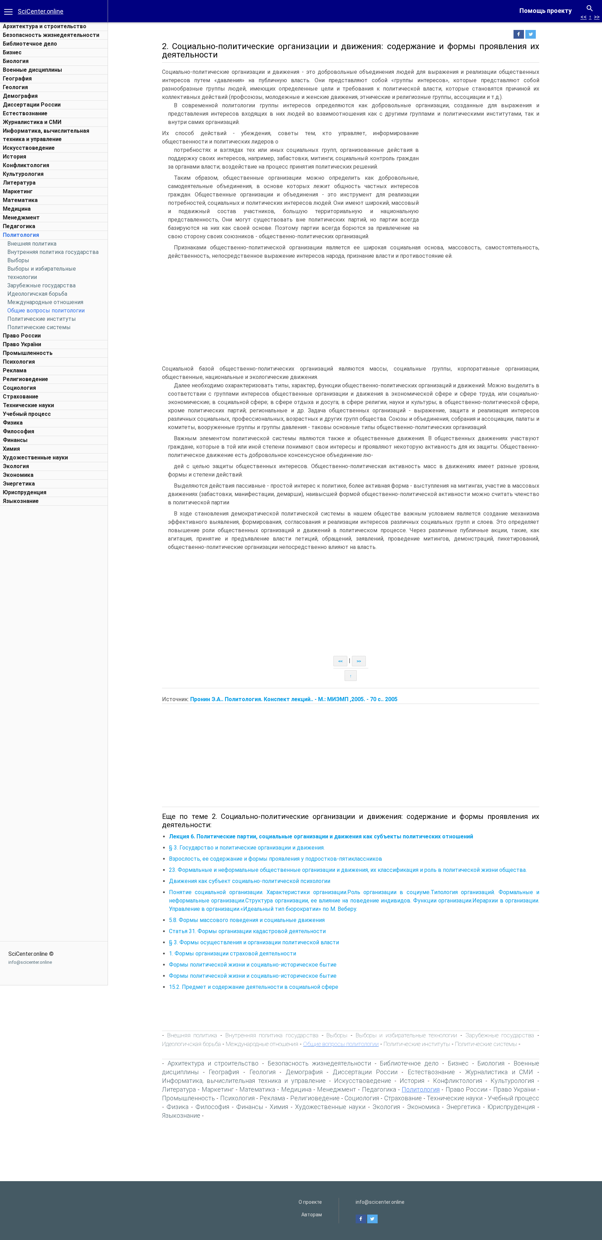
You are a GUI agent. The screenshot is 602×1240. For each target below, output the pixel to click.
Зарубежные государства (41, 285)
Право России (22, 335)
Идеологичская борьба (37, 293)
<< (583, 17)
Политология (21, 235)
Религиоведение (25, 379)
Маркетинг (18, 191)
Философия (18, 431)
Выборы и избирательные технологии (406, 1035)
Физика (13, 422)
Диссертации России (32, 104)
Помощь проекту (545, 10)
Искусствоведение (29, 148)
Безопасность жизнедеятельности (51, 35)
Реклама (14, 370)
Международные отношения (45, 302)
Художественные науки (35, 457)
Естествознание (25, 113)
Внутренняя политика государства (53, 252)
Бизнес (12, 52)
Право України (22, 344)
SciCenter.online (40, 11)
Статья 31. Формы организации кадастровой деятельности (247, 931)
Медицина (17, 209)
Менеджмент (21, 217)
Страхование (20, 396)
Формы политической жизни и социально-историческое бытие (253, 964)
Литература (19, 182)
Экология (16, 466)
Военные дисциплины (32, 70)
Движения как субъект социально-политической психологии (249, 881)
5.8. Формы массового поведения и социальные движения (247, 920)
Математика (20, 200)
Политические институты (41, 319)
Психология (19, 361)
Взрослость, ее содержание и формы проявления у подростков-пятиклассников (275, 858)
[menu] (8, 11)
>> (597, 17)
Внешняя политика (31, 243)
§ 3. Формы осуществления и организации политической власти (254, 942)
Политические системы (39, 327)
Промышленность (28, 353)
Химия (11, 448)
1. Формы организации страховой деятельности (232, 953)
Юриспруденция (24, 492)
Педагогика (19, 226)
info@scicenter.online (30, 962)
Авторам (311, 1214)
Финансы (15, 440)
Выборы (18, 260)
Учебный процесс (27, 414)
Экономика (18, 475)
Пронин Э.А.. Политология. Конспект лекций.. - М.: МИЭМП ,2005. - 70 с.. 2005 (294, 699)
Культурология (23, 174)
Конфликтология (26, 165)
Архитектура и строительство (44, 26)
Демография (20, 96)
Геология (15, 87)
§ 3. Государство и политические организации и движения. (247, 847)
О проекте (310, 1202)
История (14, 156)
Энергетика (19, 483)
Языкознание (21, 501)
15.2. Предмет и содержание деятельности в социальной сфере (253, 987)
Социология (19, 388)
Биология (16, 61)
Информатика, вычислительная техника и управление (244, 1080)
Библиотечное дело (30, 43)
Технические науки (28, 405)
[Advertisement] (54, 613)
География (17, 78)
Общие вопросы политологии (46, 310)
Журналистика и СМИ (32, 122)
